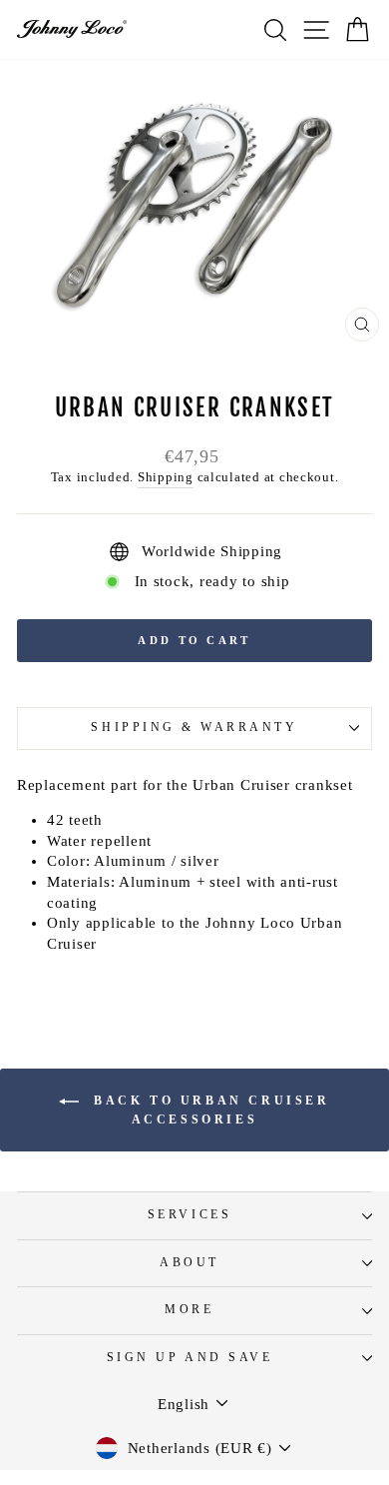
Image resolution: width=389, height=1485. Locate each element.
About (189, 1262)
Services (189, 1214)
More (189, 1309)
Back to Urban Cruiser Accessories (208, 1110)
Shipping (166, 477)
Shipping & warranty (194, 727)
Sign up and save (190, 1357)
